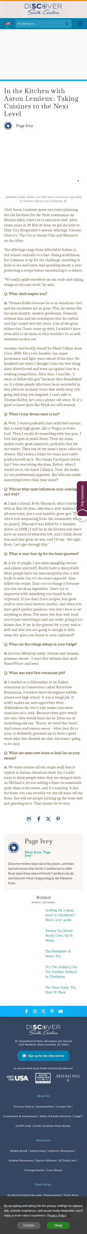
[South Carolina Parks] (42, 1078)
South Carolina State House (51, 1125)
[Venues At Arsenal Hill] (68, 1078)
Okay (58, 1225)
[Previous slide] (10, 164)
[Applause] (29, 819)
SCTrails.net (67, 1160)
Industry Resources (61, 1150)
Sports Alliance (46, 1160)
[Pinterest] (58, 818)
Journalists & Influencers (20, 1116)
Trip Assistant (82, 496)
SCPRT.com (23, 1125)
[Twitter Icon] (43, 1011)
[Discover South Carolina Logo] (43, 9)
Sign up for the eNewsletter (46, 1056)
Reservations (53, 1195)
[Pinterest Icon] (52, 1011)
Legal (77, 1116)
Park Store (71, 1195)
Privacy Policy (24, 1106)
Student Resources (21, 1160)
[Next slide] (76, 164)
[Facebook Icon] (26, 1011)
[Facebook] (39, 818)
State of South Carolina (56, 1116)
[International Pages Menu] (7, 23)
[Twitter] (48, 818)
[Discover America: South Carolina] (17, 1078)
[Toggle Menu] (79, 23)
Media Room (18, 1150)
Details (28, 1225)
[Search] (67, 24)
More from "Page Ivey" (38, 854)
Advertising (38, 1150)
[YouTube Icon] (60, 1011)
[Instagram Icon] (35, 1011)
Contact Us (63, 1106)
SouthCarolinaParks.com (24, 1195)
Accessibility (45, 1106)
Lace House (54, 1170)
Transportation (34, 1170)
